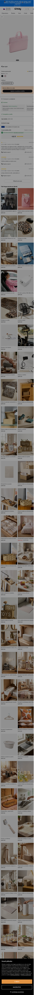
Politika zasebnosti (26, 974)
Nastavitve (17, 987)
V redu (16, 981)
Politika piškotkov (15, 974)
